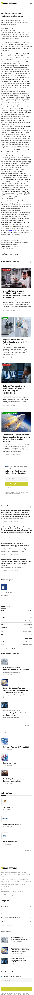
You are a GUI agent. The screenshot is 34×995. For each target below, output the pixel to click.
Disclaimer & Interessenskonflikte (8, 648)
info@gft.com (28, 638)
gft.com (30, 634)
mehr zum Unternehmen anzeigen (8, 599)
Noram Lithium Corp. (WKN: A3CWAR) (12, 551)
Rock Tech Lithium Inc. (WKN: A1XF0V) (12, 518)
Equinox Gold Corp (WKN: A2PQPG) (11, 535)
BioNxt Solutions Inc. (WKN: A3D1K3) (12, 567)
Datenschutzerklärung (9, 494)
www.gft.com (13, 230)
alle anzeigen (26, 725)
